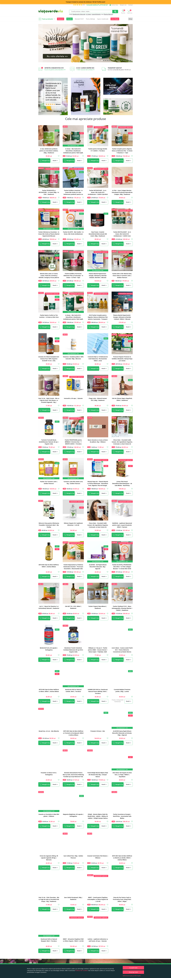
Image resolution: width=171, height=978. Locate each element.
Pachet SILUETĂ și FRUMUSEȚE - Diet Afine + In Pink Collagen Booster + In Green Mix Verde (122, 566)
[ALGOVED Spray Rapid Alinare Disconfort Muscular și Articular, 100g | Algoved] (122, 718)
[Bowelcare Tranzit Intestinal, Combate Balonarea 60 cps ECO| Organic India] (73, 635)
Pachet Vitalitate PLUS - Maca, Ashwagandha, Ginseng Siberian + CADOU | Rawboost (122, 608)
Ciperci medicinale (102, 19)
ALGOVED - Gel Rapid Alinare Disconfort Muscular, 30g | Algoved (98, 566)
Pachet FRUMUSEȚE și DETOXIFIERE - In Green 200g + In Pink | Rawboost (49, 192)
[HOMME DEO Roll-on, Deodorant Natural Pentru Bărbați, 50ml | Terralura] (97, 676)
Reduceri (60, 19)
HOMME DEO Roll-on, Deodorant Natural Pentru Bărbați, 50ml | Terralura (98, 691)
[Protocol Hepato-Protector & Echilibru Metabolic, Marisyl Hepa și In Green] (122, 343)
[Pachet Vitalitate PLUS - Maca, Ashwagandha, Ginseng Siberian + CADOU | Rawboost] (122, 593)
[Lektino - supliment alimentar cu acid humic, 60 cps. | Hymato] (97, 926)
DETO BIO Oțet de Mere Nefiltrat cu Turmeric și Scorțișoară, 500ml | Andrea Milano (73, 733)
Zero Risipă (114, 19)
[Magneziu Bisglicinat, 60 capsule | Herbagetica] (73, 801)
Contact (130, 5)
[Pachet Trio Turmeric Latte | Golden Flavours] (48, 468)
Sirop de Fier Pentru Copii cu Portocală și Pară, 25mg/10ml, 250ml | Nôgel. (122, 899)
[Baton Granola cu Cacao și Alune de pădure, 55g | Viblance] (97, 427)
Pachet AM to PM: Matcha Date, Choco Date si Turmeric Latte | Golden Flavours (122, 275)
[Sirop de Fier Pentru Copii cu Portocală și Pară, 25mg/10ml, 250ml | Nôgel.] (122, 884)
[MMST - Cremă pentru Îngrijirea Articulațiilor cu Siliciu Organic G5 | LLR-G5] (97, 884)
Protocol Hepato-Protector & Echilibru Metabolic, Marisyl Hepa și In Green (122, 359)
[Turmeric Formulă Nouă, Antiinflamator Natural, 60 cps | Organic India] (48, 427)
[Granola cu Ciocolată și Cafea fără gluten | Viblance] (48, 801)
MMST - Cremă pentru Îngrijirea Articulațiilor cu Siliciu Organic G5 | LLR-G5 (97, 899)
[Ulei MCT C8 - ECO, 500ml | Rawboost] (73, 593)
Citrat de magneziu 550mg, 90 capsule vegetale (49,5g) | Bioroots (49, 858)
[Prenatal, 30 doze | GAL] (97, 718)
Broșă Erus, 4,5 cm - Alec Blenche (49, 731)
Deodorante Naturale (79, 14)
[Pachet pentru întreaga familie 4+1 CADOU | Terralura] (97, 136)
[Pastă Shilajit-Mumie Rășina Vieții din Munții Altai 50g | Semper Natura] (97, 759)
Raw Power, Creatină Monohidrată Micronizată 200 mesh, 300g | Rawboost (98, 234)
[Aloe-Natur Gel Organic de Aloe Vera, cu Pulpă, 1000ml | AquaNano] (122, 759)
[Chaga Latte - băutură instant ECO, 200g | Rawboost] (97, 385)
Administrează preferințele (132, 976)
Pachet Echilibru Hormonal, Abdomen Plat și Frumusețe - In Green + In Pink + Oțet (73, 275)
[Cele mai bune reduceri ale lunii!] (118, 86)
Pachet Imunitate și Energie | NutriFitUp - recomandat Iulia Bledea (122, 816)
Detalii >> (55, 160)
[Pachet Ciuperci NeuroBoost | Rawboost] (97, 593)
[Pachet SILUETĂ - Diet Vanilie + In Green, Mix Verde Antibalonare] (73, 219)
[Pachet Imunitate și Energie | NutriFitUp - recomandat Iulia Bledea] (122, 801)
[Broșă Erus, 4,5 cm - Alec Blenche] (48, 718)
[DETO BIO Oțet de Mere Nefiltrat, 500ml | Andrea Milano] (48, 551)
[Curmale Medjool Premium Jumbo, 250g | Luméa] (122, 676)
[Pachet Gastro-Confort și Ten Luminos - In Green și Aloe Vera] (48, 302)
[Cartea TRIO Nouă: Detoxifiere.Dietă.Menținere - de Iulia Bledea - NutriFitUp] (122, 468)
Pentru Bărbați (90, 19)
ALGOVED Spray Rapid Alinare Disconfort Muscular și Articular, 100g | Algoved (122, 733)
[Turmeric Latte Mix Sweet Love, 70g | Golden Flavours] (73, 468)
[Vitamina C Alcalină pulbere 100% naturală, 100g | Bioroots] (73, 343)
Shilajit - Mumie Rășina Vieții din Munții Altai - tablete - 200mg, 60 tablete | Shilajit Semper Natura (98, 816)
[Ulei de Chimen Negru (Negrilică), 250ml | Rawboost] (122, 385)
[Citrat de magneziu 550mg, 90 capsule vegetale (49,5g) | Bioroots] (48, 843)
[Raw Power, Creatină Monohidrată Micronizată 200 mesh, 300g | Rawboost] (97, 219)
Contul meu (114, 5)
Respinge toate (133, 972)
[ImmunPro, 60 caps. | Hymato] (73, 385)
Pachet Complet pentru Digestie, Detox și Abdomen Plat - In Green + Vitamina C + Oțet (122, 151)
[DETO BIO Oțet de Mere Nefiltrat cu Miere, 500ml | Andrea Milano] (48, 676)
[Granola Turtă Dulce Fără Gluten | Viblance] (97, 843)
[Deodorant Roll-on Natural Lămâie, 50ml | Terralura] (73, 676)
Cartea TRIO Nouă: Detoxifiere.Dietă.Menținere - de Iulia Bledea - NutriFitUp (122, 483)
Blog (130, 19)
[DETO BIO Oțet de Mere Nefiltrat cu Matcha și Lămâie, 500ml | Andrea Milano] (122, 843)
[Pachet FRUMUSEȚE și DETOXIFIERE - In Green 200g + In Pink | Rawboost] (48, 177)
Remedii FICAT (79, 19)
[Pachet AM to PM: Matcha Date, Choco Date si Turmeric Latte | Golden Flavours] (122, 260)
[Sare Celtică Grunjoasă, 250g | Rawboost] (73, 884)
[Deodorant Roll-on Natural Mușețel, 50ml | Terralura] (48, 926)
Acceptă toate (133, 968)
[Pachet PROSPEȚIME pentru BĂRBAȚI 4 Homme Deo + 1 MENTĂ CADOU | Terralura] (73, 427)
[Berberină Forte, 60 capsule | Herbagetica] (48, 635)
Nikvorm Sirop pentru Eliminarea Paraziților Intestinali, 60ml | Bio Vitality (49, 525)
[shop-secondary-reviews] (53, 96)
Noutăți (69, 19)
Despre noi (123, 5)
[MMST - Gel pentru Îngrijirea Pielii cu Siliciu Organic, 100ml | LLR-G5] (73, 926)
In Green (88, 14)
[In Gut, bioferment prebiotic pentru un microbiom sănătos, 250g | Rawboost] (48, 136)
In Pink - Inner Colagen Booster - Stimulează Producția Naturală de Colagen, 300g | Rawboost (122, 192)
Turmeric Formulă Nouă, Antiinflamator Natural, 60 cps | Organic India (49, 442)
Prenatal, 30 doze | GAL (97, 731)
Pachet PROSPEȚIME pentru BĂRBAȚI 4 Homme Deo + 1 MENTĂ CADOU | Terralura (73, 442)
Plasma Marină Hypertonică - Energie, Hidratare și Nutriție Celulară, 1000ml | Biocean (122, 317)
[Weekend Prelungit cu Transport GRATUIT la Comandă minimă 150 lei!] (85, 43)
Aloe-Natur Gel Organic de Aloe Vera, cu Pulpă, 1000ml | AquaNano (122, 774)
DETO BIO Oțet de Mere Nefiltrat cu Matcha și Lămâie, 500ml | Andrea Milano (122, 858)
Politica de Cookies (81, 970)
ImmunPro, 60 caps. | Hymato (73, 398)
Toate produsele (47, 19)
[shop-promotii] (85, 96)
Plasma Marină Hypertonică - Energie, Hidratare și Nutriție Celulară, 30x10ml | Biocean (98, 275)
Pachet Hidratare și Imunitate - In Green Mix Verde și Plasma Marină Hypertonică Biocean (48, 234)
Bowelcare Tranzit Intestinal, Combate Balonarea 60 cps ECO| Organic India (73, 650)
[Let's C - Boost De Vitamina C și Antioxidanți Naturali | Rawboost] (48, 593)
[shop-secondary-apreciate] (118, 106)
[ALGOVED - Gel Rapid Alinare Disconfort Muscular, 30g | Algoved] (97, 551)
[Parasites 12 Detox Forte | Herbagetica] (48, 759)
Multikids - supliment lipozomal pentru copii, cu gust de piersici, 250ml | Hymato (122, 525)
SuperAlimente (96, 14)
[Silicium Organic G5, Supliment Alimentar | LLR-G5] (73, 510)
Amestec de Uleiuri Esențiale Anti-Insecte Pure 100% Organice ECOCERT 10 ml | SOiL (48, 359)
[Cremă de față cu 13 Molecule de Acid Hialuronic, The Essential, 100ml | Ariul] (97, 343)
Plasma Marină (108, 14)
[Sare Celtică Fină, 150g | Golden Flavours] (73, 843)
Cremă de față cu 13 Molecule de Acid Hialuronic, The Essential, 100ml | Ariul (98, 359)
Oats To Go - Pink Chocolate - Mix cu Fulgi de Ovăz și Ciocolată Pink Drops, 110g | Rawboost (49, 899)
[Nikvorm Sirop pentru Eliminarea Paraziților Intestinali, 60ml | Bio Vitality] (48, 510)
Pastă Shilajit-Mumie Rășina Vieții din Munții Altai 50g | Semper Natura (97, 774)
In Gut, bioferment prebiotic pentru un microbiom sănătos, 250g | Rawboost (48, 151)
